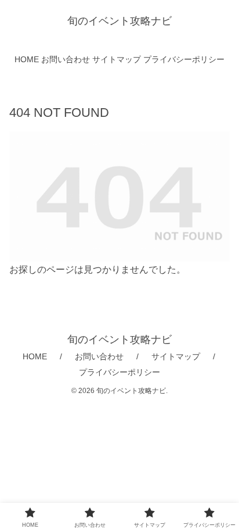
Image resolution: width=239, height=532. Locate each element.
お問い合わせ (99, 356)
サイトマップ (175, 356)
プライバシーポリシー (119, 372)
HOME (35, 356)
